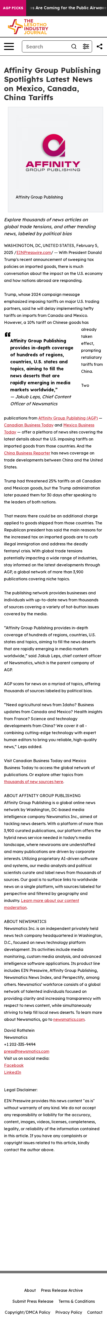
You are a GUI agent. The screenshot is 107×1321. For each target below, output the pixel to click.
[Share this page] (99, 46)
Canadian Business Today (29, 425)
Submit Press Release (33, 1301)
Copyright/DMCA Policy (27, 1312)
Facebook (14, 1065)
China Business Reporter (27, 452)
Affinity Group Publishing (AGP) (68, 418)
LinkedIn (12, 1072)
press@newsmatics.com (26, 1051)
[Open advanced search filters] (86, 46)
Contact (95, 1312)
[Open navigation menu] (9, 46)
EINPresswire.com (33, 252)
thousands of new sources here (33, 781)
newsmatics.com (69, 1019)
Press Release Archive (62, 1290)
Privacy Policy (68, 1312)
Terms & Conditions (76, 1301)
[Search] (74, 46)
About (30, 1290)
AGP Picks (13, 8)
